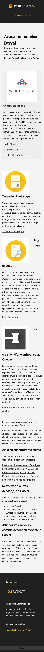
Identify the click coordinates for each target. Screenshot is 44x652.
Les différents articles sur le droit (19, 479)
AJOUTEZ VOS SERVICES (19, 630)
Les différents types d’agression (18, 472)
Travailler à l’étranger (13, 231)
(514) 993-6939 (10, 149)
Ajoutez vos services (22, 16)
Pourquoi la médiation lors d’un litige (21, 476)
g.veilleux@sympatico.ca (15, 155)
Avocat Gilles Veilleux (14, 105)
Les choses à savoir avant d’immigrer (21, 465)
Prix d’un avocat (10, 317)
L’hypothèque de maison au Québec (20, 469)
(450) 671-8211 (10, 144)
